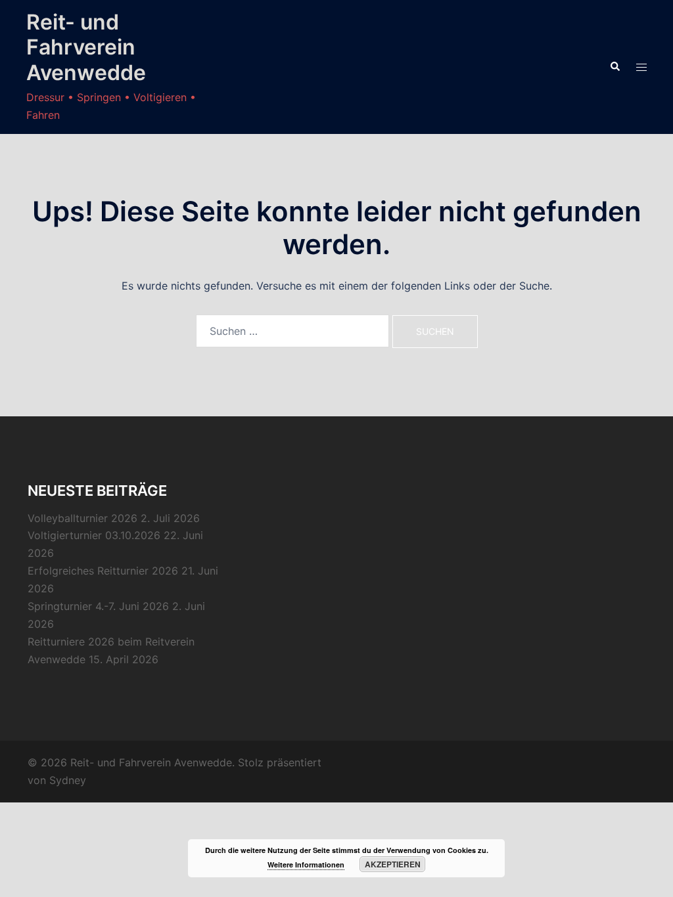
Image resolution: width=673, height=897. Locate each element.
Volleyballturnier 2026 (82, 518)
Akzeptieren (393, 864)
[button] (614, 67)
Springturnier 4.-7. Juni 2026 (98, 606)
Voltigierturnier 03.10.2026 (94, 535)
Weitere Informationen (305, 864)
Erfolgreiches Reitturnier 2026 (103, 570)
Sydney (67, 780)
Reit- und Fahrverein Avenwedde (86, 47)
